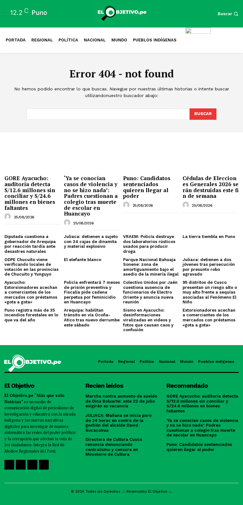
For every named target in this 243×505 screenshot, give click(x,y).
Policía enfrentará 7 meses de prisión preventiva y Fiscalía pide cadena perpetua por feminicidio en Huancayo (92, 292)
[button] (229, 14)
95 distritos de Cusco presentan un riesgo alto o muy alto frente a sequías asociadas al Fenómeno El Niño (210, 292)
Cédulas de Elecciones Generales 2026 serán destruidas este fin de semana (211, 186)
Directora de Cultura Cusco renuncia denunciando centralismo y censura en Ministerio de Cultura (113, 447)
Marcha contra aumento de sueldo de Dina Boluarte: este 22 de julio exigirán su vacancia (121, 401)
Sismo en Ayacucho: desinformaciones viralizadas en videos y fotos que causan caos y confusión (148, 320)
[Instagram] (21, 465)
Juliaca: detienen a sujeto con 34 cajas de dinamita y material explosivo (91, 241)
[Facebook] (9, 465)
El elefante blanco (82, 259)
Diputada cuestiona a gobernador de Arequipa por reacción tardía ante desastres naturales (30, 244)
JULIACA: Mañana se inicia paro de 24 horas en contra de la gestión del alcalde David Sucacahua (118, 423)
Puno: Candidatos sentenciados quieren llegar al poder (146, 186)
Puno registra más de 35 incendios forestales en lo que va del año (31, 315)
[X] (32, 465)
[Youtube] (44, 465)
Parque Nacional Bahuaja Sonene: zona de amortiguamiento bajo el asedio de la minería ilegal (150, 267)
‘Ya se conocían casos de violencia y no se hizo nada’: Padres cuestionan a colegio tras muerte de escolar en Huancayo (91, 195)
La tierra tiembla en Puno (209, 236)
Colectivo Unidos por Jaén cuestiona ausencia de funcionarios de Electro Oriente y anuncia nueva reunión (150, 292)
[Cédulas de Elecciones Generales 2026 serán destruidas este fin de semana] (211, 152)
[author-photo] (8, 216)
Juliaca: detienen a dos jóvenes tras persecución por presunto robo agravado (209, 267)
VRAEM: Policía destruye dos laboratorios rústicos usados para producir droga (149, 244)
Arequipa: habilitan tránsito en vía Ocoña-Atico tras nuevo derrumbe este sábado (92, 317)
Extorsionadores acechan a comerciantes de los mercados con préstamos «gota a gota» (209, 317)
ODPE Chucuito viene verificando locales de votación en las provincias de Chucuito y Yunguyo (31, 267)
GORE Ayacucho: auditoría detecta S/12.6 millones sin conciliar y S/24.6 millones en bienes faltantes (29, 192)
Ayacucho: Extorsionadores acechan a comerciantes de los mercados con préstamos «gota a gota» (30, 292)
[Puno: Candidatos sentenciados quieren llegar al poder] (151, 152)
